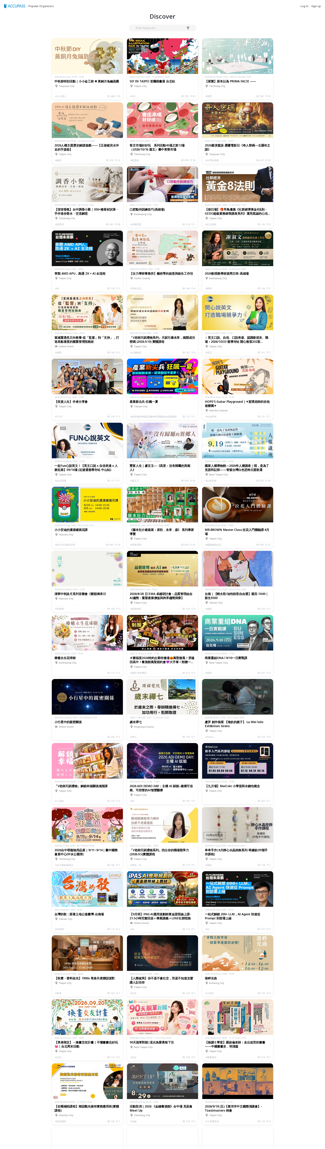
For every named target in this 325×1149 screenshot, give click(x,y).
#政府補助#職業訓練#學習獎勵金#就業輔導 (153, 416)
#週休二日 (135, 865)
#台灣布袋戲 (212, 160)
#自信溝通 (60, 480)
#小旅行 (209, 993)
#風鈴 (208, 865)
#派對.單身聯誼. (138, 672)
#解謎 (58, 160)
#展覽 (208, 96)
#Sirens (209, 736)
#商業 (208, 672)
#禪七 (133, 736)
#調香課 (59, 224)
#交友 (133, 993)
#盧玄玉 (134, 480)
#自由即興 (210, 416)
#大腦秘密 (135, 352)
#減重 (58, 352)
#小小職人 (60, 96)
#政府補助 (60, 1121)
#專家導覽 (135, 544)
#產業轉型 (135, 608)
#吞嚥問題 (135, 224)
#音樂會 (59, 608)
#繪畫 (208, 608)
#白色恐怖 (210, 480)
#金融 (133, 1121)
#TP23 (58, 416)
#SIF (132, 96)
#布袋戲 (59, 929)
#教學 (208, 288)
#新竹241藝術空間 (65, 544)
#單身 (58, 993)
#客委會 (134, 160)
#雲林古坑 (135, 288)
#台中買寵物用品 (64, 865)
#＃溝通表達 (212, 1121)
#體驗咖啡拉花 (213, 544)
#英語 (208, 352)
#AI (57, 288)
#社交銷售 (210, 224)
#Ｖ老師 (59, 801)
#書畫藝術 (210, 1057)
